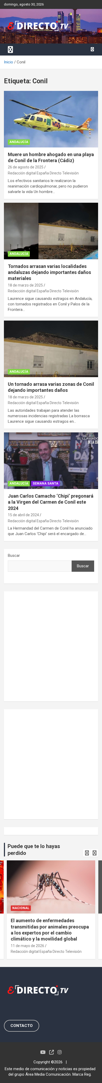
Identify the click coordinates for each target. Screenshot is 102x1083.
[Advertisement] (51, 646)
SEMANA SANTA (45, 483)
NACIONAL (20, 908)
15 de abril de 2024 (23, 515)
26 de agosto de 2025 (25, 167)
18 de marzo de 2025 (25, 285)
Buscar (14, 555)
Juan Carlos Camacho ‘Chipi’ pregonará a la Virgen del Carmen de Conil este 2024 (50, 502)
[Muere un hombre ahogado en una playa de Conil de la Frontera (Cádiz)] (51, 119)
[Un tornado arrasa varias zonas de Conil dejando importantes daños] (51, 348)
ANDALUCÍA (18, 142)
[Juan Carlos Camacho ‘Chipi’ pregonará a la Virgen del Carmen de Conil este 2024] (51, 460)
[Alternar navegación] (10, 49)
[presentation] (86, 853)
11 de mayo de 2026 (27, 946)
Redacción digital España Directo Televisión (43, 173)
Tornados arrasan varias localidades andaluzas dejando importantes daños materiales (49, 272)
